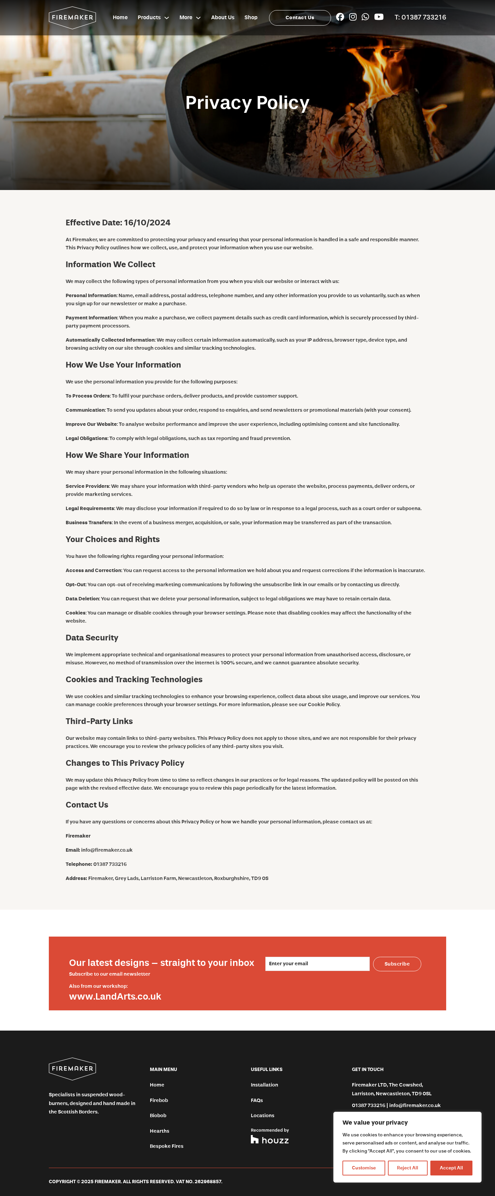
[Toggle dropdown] (166, 18)
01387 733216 (110, 864)
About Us (222, 18)
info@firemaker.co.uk (107, 850)
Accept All (451, 1168)
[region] (407, 1147)
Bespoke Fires (167, 1146)
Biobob (158, 1115)
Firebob (159, 1100)
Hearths (159, 1131)
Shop (251, 18)
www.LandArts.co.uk (115, 997)
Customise (364, 1168)
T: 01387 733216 (420, 17)
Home (120, 18)
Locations (262, 1115)
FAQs (257, 1100)
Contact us (300, 17)
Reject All (407, 1168)
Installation (264, 1085)
